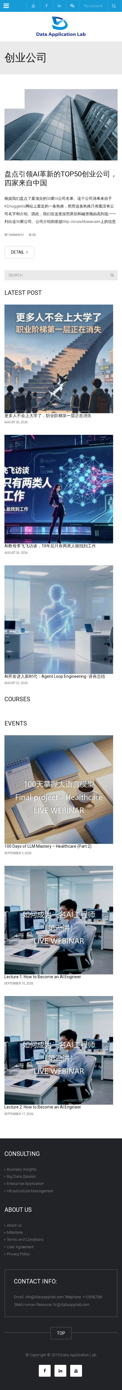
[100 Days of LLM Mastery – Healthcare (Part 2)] (58, 789)
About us (14, 1225)
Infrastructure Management (30, 1191)
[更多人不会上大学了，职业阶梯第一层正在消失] (58, 359)
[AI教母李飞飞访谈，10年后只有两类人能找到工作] (58, 489)
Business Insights (22, 1169)
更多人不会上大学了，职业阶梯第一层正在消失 (48, 415)
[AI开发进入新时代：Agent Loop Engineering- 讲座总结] (58, 619)
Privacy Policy (18, 1254)
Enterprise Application (25, 1183)
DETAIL (18, 252)
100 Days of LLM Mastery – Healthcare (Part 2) (48, 846)
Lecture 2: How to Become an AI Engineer (42, 1107)
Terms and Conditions (25, 1239)
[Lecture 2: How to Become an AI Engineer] (58, 1050)
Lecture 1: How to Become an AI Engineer (42, 976)
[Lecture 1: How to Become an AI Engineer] (58, 920)
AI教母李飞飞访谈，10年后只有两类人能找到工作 (50, 545)
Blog (32, 235)
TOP (61, 1333)
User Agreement (20, 1247)
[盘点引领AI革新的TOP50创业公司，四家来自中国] (61, 124)
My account (93, 6)
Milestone (15, 1232)
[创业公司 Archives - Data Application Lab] (61, 26)
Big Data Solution (21, 1176)
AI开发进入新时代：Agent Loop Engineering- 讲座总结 (54, 676)
